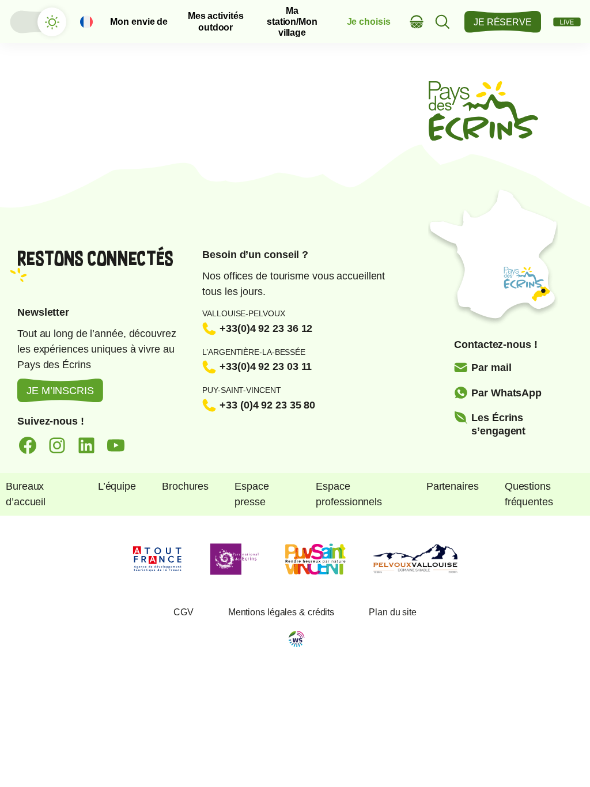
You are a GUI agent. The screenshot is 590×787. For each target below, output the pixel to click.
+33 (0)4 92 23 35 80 (267, 405)
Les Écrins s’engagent (498, 424)
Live (567, 21)
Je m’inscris (60, 390)
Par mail (491, 367)
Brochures (185, 486)
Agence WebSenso (297, 639)
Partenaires (452, 486)
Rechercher (443, 22)
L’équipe (117, 486)
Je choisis (369, 22)
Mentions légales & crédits (281, 612)
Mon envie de (139, 22)
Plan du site (393, 612)
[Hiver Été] (37, 21)
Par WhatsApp (506, 393)
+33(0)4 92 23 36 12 (266, 328)
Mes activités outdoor (216, 21)
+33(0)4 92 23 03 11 (266, 366)
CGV (183, 612)
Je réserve (503, 22)
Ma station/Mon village (292, 21)
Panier (417, 22)
